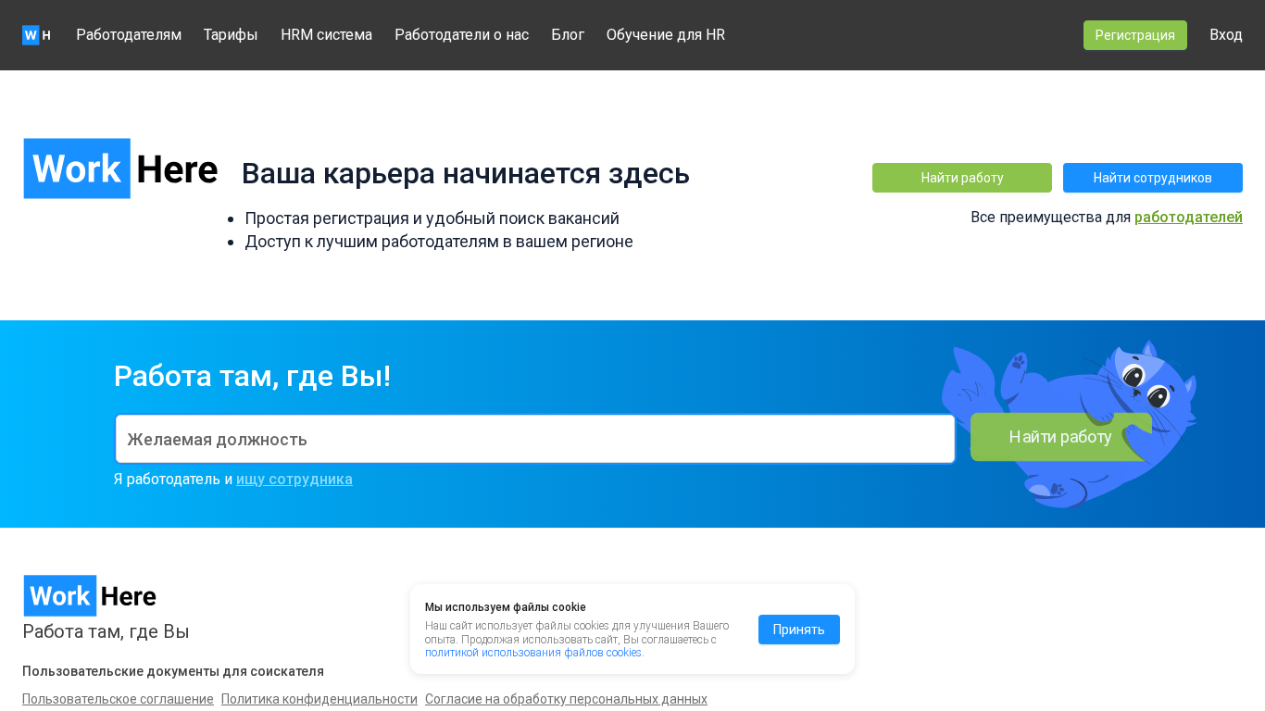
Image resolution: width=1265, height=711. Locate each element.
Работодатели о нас (462, 35)
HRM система (326, 35)
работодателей (1188, 217)
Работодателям (129, 35)
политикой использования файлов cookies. (535, 652)
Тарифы (231, 35)
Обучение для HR (666, 35)
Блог (567, 35)
